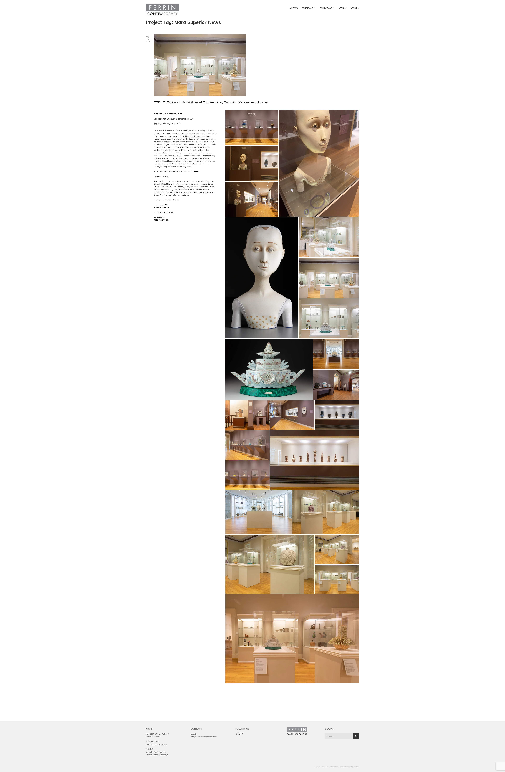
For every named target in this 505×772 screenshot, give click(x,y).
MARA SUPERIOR (161, 207)
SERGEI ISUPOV (161, 205)
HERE (195, 171)
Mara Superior (176, 192)
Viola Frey (205, 181)
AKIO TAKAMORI (161, 220)
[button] (252, 127)
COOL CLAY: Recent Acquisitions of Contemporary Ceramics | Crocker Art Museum (211, 102)
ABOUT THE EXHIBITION (168, 113)
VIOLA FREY (159, 217)
